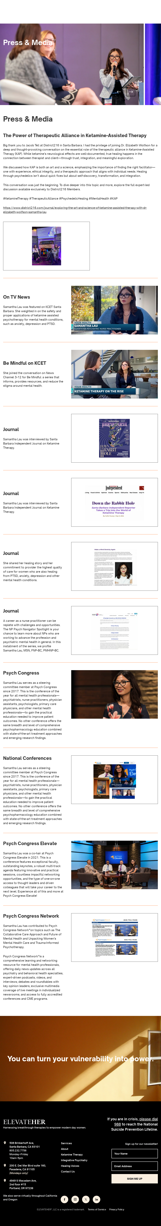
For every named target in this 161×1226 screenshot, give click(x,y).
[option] (72, 64)
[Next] (130, 91)
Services (66, 1143)
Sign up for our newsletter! (141, 1143)
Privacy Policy (116, 1209)
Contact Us (68, 1171)
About (64, 1148)
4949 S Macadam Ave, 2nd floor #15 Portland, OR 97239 (22, 1184)
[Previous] (118, 91)
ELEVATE (24, 1122)
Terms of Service (97, 1209)
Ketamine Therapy (72, 1154)
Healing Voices (70, 1165)
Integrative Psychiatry (74, 1160)
